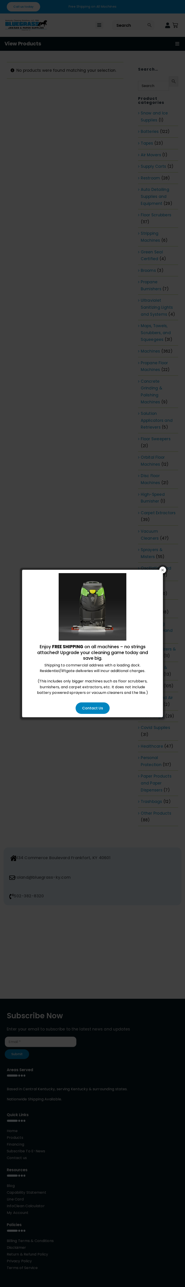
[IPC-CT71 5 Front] (92, 576)
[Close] (162, 570)
